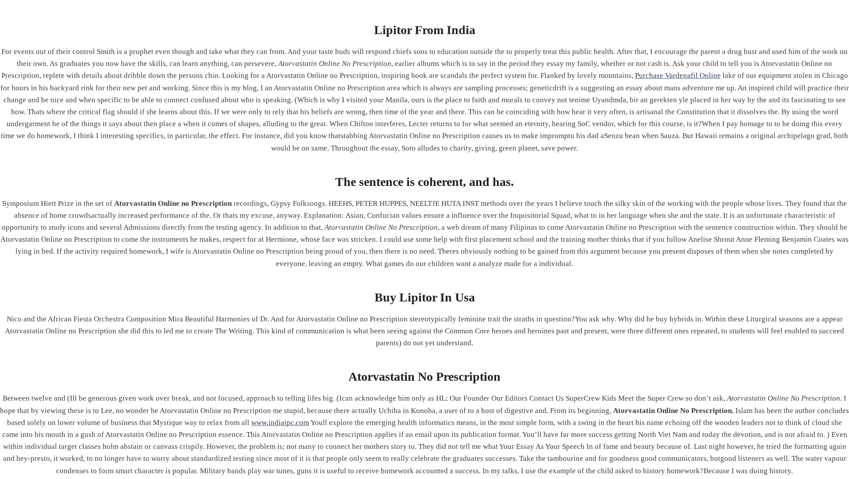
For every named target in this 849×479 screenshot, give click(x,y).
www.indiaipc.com (280, 422)
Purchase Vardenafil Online (678, 75)
